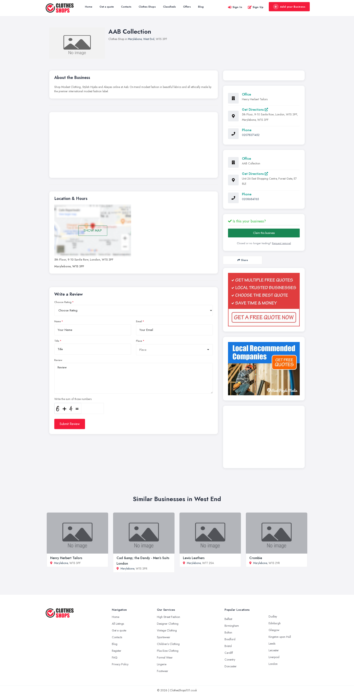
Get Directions (253, 109)
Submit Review (70, 424)
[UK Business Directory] (264, 368)
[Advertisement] (133, 146)
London (273, 664)
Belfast (228, 619)
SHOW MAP (93, 230)
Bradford (230, 639)
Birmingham (232, 626)
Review (58, 360)
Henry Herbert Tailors (66, 558)
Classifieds (169, 7)
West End (148, 39)
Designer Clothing (167, 624)
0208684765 (250, 199)
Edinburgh (275, 623)
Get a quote (107, 7)
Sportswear (163, 637)
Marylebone (135, 39)
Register (116, 651)
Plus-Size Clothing (167, 651)
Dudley (273, 616)
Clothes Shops (147, 7)
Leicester (274, 650)
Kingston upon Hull (280, 637)
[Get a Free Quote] (264, 299)
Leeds (272, 643)
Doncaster (231, 666)
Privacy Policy (120, 664)
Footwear (162, 671)
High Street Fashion (168, 617)
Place (139, 341)
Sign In (237, 7)
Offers (187, 7)
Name (57, 321)
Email (139, 321)
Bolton (228, 632)
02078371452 (251, 135)
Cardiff (229, 653)
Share (244, 260)
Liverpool (274, 657)
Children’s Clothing (168, 644)
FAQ (114, 657)
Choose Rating (62, 302)
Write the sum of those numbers (73, 399)
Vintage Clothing (167, 630)
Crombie (255, 558)
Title (56, 341)
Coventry (230, 659)
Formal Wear (165, 657)
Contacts (126, 7)
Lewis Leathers (193, 558)
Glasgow (274, 630)
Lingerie (161, 664)
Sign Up (258, 7)
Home (88, 7)
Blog (201, 7)
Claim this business (264, 233)
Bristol (228, 646)
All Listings (118, 624)
